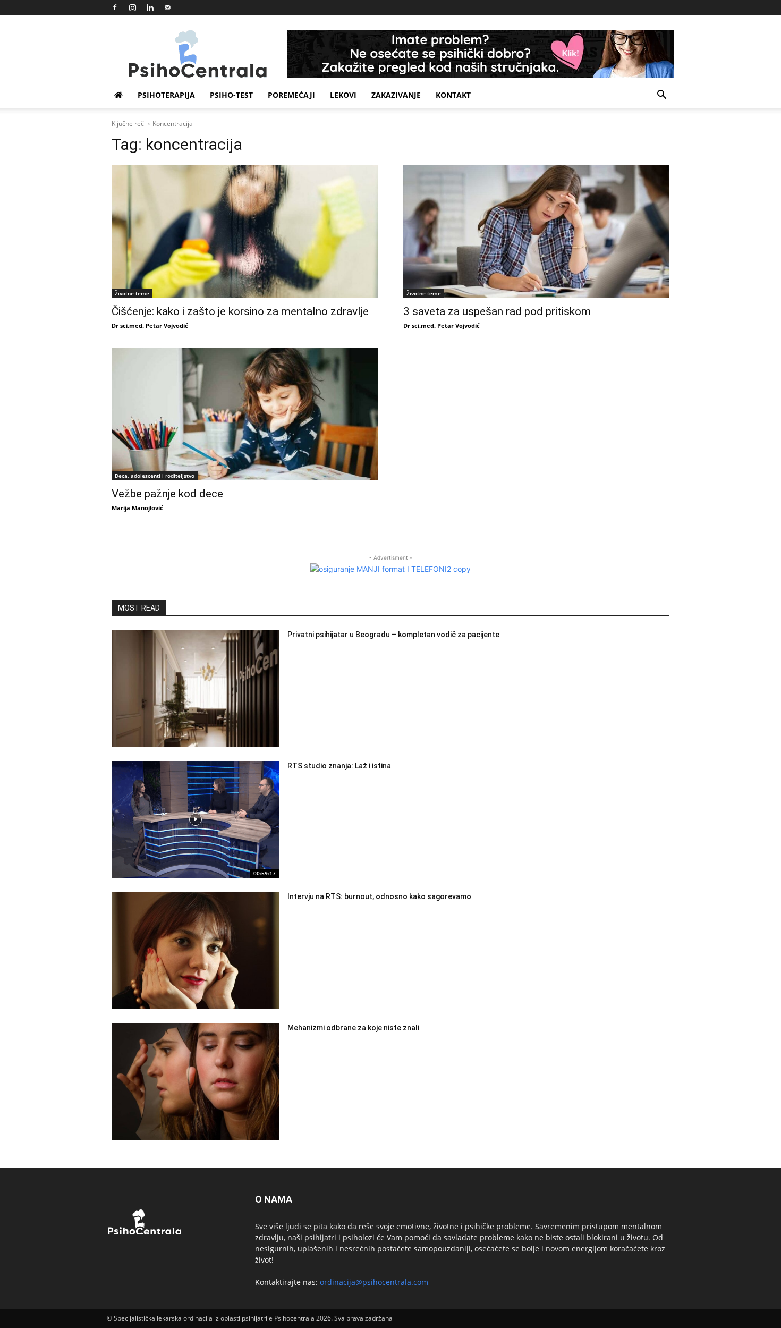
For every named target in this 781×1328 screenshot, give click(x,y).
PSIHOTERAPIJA (166, 95)
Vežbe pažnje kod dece (167, 493)
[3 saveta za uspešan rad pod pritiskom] (536, 231)
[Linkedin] (150, 7)
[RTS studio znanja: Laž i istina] (195, 819)
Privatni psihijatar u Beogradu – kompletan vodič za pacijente (393, 634)
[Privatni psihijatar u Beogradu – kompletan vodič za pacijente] (195, 688)
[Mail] (167, 7)
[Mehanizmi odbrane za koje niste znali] (195, 1081)
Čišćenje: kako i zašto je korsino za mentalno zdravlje (240, 311)
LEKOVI (343, 95)
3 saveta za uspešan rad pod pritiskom (497, 311)
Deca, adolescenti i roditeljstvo (154, 475)
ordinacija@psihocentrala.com (374, 1282)
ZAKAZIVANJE (396, 95)
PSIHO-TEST (231, 95)
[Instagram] (132, 7)
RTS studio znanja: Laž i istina (339, 766)
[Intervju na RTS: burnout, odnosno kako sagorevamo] (195, 950)
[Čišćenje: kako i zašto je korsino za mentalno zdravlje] (245, 231)
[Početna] (118, 95)
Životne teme (132, 293)
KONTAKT (453, 95)
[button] (661, 96)
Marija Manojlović (137, 508)
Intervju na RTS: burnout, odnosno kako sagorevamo (379, 896)
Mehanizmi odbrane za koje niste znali (353, 1028)
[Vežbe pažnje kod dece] (245, 414)
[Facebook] (115, 7)
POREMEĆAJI (291, 95)
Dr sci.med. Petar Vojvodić (150, 325)
